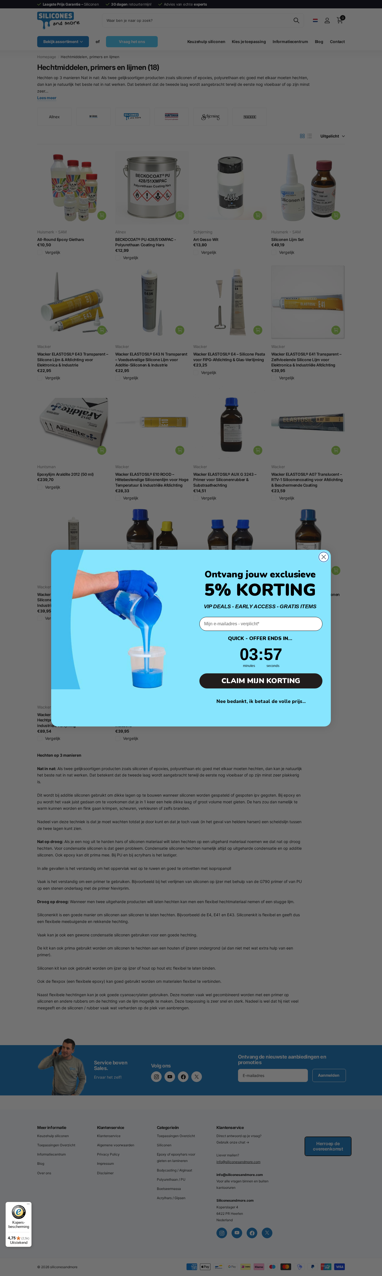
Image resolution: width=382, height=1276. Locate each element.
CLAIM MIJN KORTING (260, 681)
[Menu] (28, 1205)
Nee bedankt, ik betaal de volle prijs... (261, 701)
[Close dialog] (324, 557)
